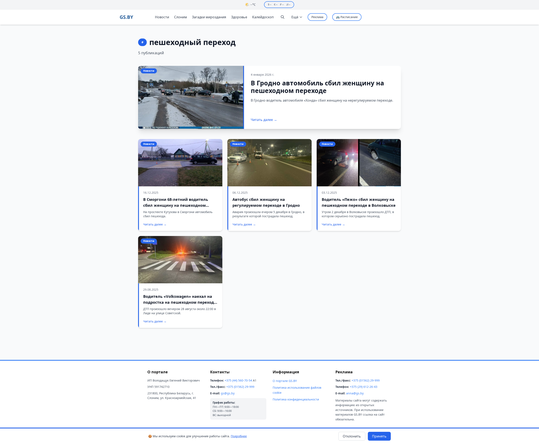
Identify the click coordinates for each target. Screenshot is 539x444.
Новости (162, 17)
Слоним (180, 17)
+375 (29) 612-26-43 (363, 387)
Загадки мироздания (209, 17)
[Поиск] (282, 17)
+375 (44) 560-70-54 (238, 380)
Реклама (317, 17)
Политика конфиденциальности (296, 399)
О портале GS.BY (285, 381)
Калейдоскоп (263, 17)
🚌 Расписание (347, 17)
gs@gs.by (228, 393)
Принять (379, 436)
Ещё (294, 17)
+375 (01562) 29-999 (240, 387)
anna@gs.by (355, 393)
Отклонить (352, 436)
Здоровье (239, 17)
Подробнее (239, 436)
